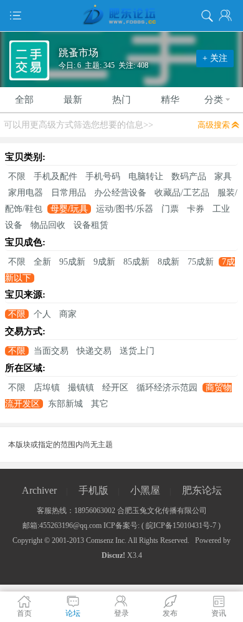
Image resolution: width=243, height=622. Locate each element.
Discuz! (113, 555)
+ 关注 (214, 58)
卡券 (195, 209)
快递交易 (94, 351)
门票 (170, 209)
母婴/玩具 (69, 209)
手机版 (93, 490)
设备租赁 (91, 225)
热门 (121, 100)
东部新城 (65, 403)
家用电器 (25, 192)
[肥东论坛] (121, 15)
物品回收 (48, 225)
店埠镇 (47, 387)
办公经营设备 (120, 192)
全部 (24, 100)
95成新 (72, 261)
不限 (17, 176)
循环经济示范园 (167, 387)
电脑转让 (145, 176)
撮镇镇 (81, 387)
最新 (73, 100)
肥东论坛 (202, 490)
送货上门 (137, 351)
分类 (213, 100)
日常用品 (68, 192)
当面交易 (51, 351)
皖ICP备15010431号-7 (181, 525)
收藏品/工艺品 (182, 192)
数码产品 (188, 176)
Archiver (39, 490)
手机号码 (102, 176)
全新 (42, 261)
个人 (42, 314)
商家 (68, 314)
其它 (99, 403)
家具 (223, 176)
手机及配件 (55, 176)
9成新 (104, 261)
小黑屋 (145, 490)
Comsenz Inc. (106, 540)
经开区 (115, 387)
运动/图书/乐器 (124, 209)
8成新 (168, 261)
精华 (170, 100)
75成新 (201, 261)
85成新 (136, 261)
